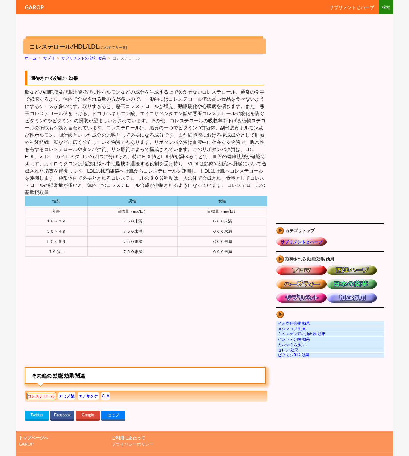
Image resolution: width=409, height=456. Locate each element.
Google (88, 414)
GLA (105, 396)
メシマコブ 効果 (292, 328)
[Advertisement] (75, 314)
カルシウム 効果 (292, 344)
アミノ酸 (67, 396)
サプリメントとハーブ (351, 7)
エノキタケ (88, 396)
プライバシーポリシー (133, 443)
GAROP (34, 7)
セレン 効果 (288, 349)
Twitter (37, 414)
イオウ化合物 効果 (294, 323)
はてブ (113, 414)
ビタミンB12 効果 (293, 355)
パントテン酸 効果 (294, 339)
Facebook (62, 414)
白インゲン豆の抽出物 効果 (301, 333)
